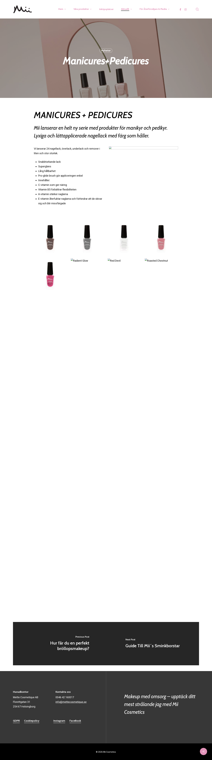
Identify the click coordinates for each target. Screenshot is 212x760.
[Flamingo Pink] (50, 423)
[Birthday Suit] (87, 534)
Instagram (59, 720)
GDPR (16, 720)
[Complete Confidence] (50, 497)
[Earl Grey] (161, 497)
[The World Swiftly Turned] (161, 238)
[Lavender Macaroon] (161, 349)
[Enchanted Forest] (50, 534)
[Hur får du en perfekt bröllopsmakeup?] (59, 643)
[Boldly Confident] (124, 423)
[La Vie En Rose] (50, 386)
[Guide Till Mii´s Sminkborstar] (152, 643)
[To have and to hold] (124, 534)
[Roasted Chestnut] (161, 275)
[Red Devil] (124, 275)
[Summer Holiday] (124, 312)
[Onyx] (124, 460)
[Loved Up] (87, 349)
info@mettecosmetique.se (71, 701)
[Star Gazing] (87, 312)
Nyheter (106, 50)
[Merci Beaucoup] (50, 349)
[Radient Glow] (87, 275)
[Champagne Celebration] (161, 423)
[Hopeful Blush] (124, 386)
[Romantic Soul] (50, 312)
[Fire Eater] (87, 423)
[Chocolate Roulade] (50, 460)
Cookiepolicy (31, 720)
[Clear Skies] (87, 460)
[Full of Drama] (161, 386)
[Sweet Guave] (161, 312)
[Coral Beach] (87, 497)
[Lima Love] (124, 349)
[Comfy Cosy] (161, 460)
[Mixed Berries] (50, 275)
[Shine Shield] (161, 534)
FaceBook (75, 720)
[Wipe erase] (50, 571)
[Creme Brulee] (124, 497)
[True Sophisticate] (87, 238)
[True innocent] (124, 238)
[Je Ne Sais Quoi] (87, 386)
